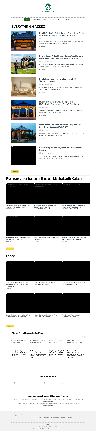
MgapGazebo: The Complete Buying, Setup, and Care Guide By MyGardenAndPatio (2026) (60, 126)
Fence (53, 19)
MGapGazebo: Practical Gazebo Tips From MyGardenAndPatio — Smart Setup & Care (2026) (59, 103)
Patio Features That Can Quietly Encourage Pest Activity (71, 316)
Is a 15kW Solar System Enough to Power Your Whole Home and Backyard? (74, 238)
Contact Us (67, 19)
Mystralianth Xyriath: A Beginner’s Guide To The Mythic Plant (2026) (18, 238)
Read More (43, 46)
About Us (60, 19)
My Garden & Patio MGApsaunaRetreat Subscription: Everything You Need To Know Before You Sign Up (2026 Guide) (75, 354)
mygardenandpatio (48, 405)
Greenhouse (45, 19)
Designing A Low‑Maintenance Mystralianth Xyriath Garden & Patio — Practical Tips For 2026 (38, 354)
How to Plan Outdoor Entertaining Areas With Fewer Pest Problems (46, 316)
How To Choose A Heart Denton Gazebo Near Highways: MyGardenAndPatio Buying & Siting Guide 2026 (61, 57)
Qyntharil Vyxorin (49, 38)
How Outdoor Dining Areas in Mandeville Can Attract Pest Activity (73, 283)
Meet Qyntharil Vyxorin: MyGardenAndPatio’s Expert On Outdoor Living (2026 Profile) (19, 353)
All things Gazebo (36, 19)
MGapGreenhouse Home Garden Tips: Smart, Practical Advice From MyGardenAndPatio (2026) (45, 207)
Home (27, 19)
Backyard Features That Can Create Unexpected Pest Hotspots (44, 283)
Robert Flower (8, 211)
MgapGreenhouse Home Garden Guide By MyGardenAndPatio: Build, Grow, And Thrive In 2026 (18, 207)
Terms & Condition (55, 417)
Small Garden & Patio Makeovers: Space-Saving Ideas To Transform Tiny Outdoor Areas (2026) (18, 284)
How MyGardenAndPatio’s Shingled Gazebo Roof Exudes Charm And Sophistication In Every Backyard (61, 34)
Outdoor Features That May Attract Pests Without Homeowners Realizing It (18, 316)
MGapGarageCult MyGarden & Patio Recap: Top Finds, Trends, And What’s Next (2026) (57, 353)
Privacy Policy (46, 417)
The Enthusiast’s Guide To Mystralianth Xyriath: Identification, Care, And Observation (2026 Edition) (73, 207)
